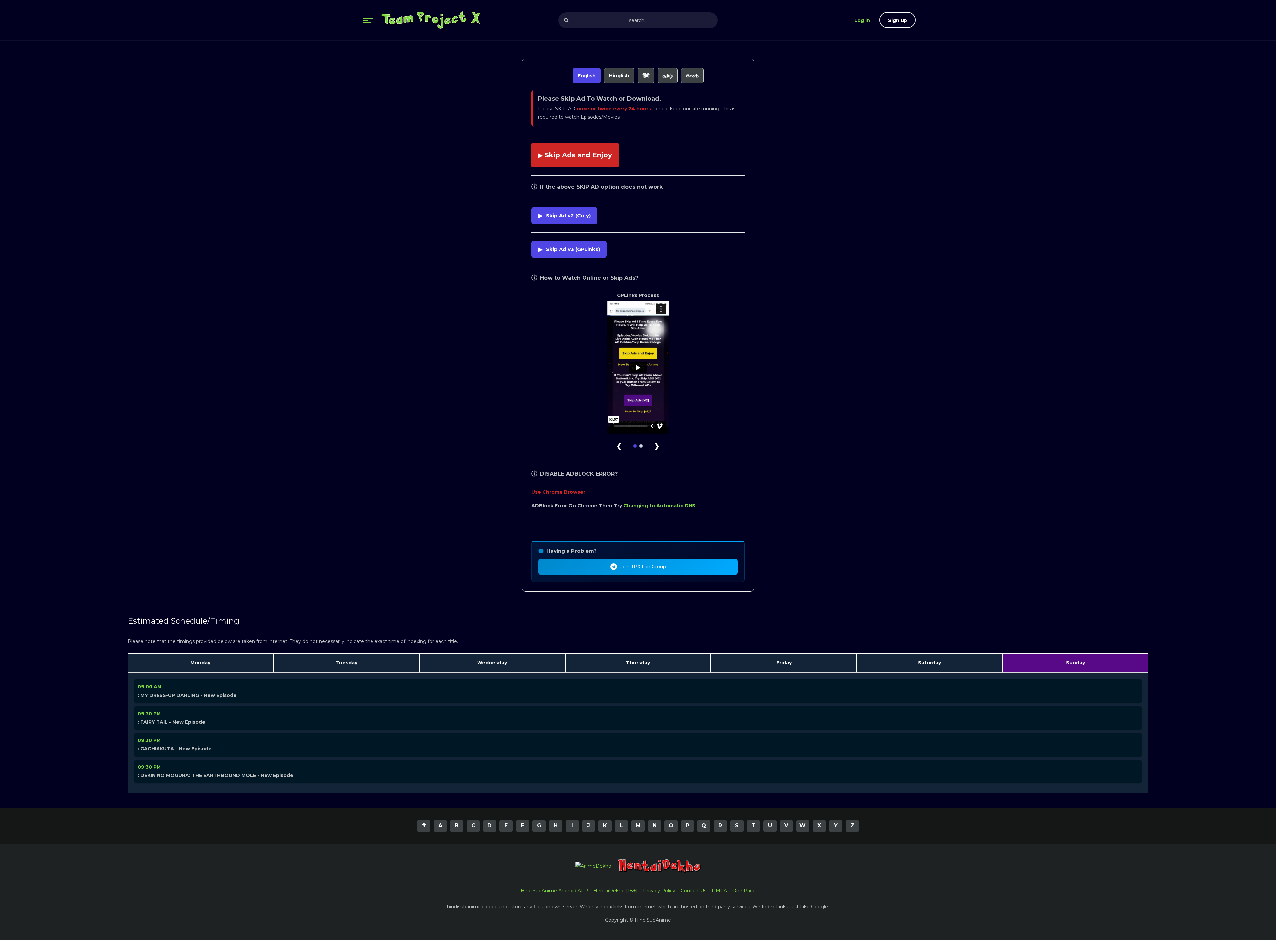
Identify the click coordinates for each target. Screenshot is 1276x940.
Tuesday (346, 663)
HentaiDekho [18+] (615, 891)
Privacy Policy (659, 891)
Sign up (897, 20)
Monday (200, 663)
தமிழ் (668, 76)
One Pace (744, 891)
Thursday (638, 663)
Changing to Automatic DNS (659, 506)
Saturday (929, 663)
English (587, 76)
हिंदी (646, 76)
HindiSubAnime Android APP (554, 891)
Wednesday (492, 663)
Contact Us (693, 891)
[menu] (368, 20)
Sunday (1075, 663)
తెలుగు (692, 76)
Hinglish (619, 76)
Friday (784, 663)
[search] (566, 20)
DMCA (719, 891)
